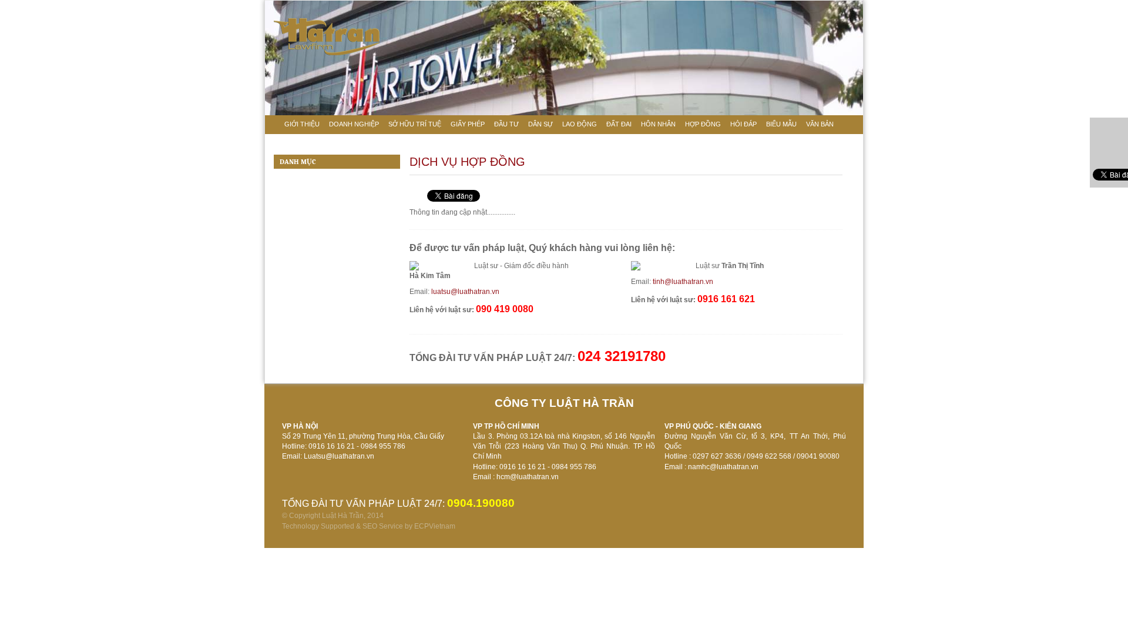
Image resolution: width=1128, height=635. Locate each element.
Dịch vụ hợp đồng (467, 161)
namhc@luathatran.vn (723, 467)
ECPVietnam (434, 526)
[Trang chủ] (272, 123)
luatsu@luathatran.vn (465, 292)
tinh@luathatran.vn (683, 282)
